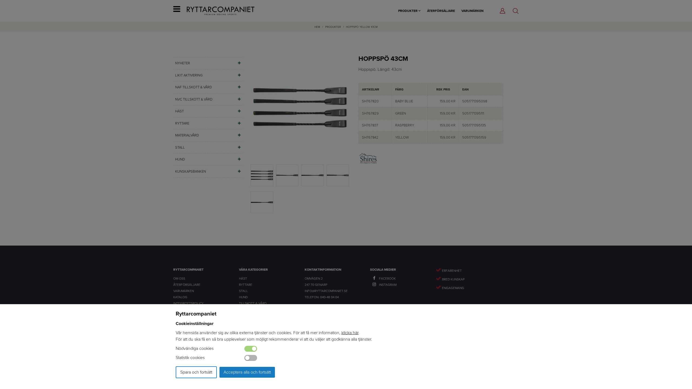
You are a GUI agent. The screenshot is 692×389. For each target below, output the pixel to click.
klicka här (349, 333)
